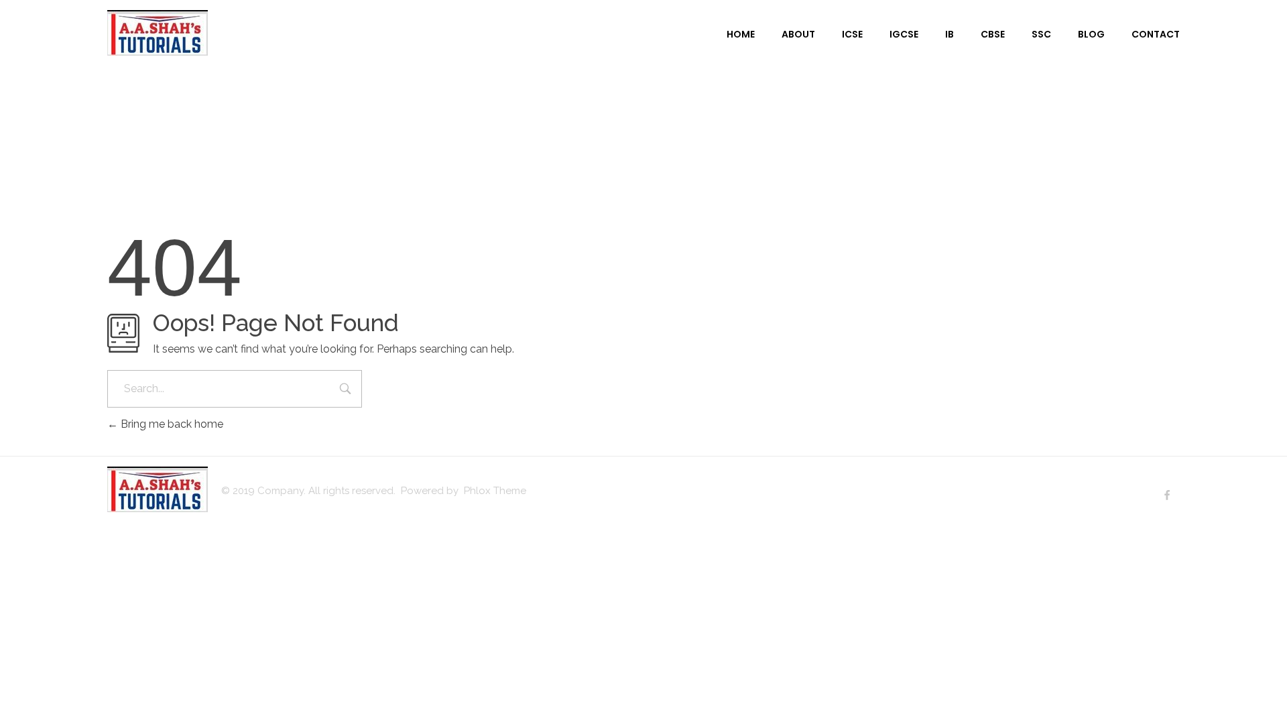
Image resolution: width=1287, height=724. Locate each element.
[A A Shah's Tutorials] (157, 33)
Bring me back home (170, 424)
